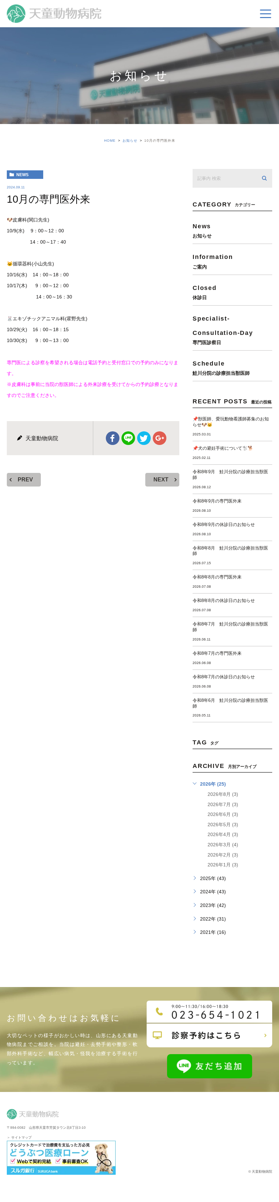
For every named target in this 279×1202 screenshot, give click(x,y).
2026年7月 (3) (223, 804)
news (22, 174)
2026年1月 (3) (223, 864)
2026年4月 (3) (223, 834)
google (159, 438)
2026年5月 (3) (223, 824)
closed (205, 292)
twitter (144, 438)
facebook (112, 438)
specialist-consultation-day (223, 330)
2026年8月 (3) (223, 794)
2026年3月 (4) (223, 844)
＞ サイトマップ (19, 1137)
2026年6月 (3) (223, 814)
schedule (221, 367)
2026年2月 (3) (223, 855)
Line (128, 438)
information (213, 261)
